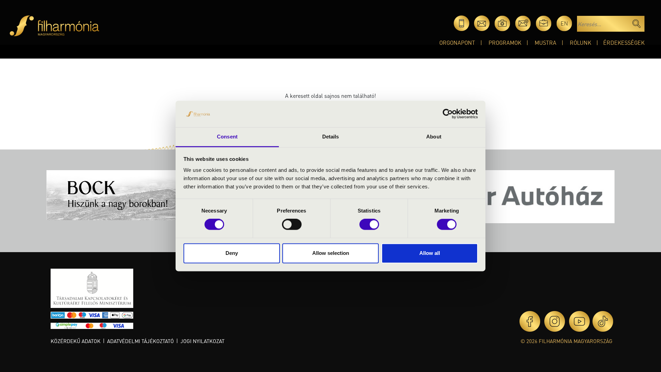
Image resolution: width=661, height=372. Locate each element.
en (564, 23)
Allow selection (330, 253)
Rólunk (580, 42)
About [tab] (433, 137)
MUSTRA (545, 42)
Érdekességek (623, 42)
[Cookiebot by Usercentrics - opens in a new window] (448, 114)
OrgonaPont (457, 42)
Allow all (429, 253)
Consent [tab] (227, 137)
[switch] (292, 224)
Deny (231, 253)
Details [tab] (330, 137)
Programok (505, 42)
